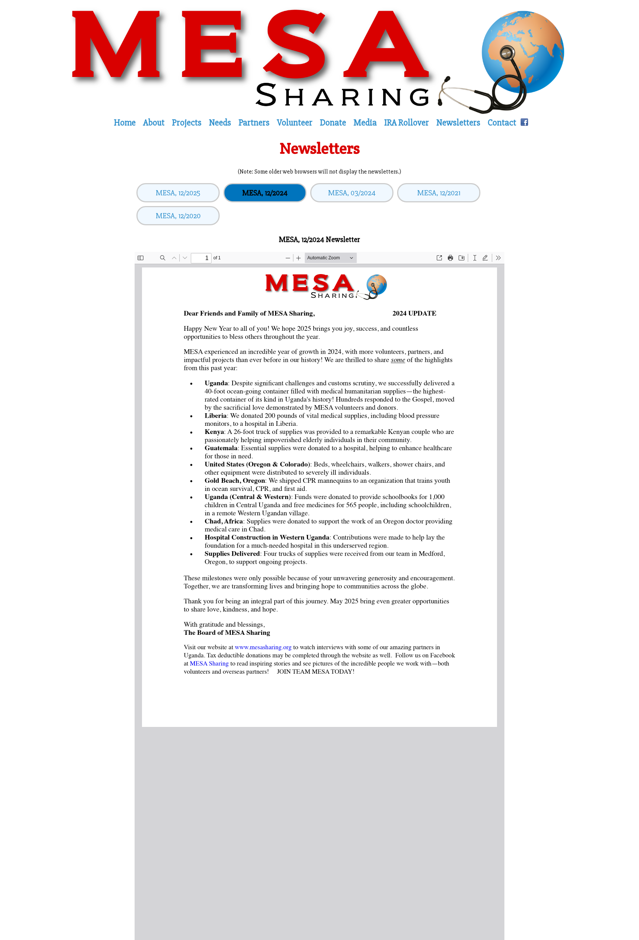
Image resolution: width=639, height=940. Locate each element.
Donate (333, 122)
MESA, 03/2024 (352, 193)
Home (125, 122)
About (154, 122)
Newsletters (458, 122)
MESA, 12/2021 (438, 193)
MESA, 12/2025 (178, 193)
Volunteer (294, 122)
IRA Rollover (406, 122)
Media (365, 122)
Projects (187, 122)
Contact (502, 122)
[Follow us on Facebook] (524, 123)
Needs (220, 122)
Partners (254, 122)
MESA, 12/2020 (178, 215)
